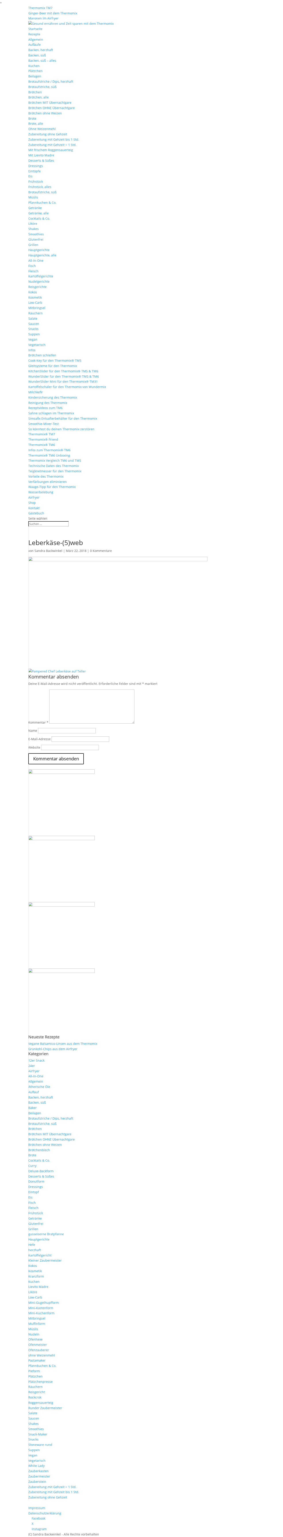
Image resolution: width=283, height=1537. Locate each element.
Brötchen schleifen (42, 355)
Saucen (33, 324)
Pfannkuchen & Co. (42, 202)
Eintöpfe (34, 171)
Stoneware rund (40, 1445)
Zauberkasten (38, 1471)
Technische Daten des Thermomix (53, 466)
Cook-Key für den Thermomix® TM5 (54, 360)
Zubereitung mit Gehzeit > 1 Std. (52, 145)
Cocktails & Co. (39, 218)
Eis (30, 176)
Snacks (33, 329)
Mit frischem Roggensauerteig (50, 150)
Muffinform (36, 1324)
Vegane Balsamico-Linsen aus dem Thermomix (62, 1043)
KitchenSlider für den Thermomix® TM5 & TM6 (63, 371)
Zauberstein (37, 1481)
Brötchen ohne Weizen (45, 113)
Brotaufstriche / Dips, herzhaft (50, 81)
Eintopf (33, 1192)
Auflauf (33, 1092)
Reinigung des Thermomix (47, 403)
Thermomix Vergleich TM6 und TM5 (54, 460)
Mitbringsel (36, 308)
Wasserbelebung (40, 492)
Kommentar (38, 722)
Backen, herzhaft (40, 50)
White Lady (36, 1466)
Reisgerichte (37, 287)
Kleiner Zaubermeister (45, 1260)
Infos (32, 350)
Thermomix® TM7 (41, 434)
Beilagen (34, 76)
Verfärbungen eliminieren (47, 482)
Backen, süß (37, 55)
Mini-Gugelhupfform (43, 1303)
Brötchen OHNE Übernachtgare (51, 108)
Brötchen (35, 92)
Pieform (34, 1371)
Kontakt (34, 508)
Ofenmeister (37, 1345)
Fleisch (33, 271)
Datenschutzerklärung (44, 1513)
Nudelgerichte (39, 281)
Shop (32, 503)
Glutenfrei (35, 239)
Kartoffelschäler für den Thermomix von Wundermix (67, 387)
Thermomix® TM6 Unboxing (49, 455)
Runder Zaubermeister (45, 1408)
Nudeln (33, 1334)
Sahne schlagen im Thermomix (51, 413)
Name (32, 730)
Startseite (35, 29)
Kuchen (34, 66)
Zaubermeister (39, 1476)
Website (34, 747)
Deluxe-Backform (41, 1171)
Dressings (35, 166)
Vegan (32, 339)
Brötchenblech (39, 1150)
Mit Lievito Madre (41, 155)
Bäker (32, 1108)
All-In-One (35, 260)
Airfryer (34, 497)
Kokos (32, 292)
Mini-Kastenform (40, 1308)
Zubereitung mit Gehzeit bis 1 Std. (53, 139)
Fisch (32, 266)
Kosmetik (35, 297)
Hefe (31, 1245)
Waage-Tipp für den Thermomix (52, 487)
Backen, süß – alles (42, 60)
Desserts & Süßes (41, 160)
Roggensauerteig (40, 1403)
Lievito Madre (38, 1287)
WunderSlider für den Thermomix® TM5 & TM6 (63, 376)
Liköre (32, 223)
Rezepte (34, 34)
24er (31, 1066)
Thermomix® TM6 (41, 445)
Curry (32, 1166)
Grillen (33, 245)
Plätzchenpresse (40, 1381)
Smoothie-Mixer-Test (43, 424)
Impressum (36, 1508)
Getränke (35, 208)
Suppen (34, 334)
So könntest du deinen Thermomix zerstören (61, 429)
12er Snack (36, 1060)
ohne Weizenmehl (41, 1355)
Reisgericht (36, 1392)
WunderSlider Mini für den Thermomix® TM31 (63, 381)
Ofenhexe (35, 1339)
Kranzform (36, 1276)
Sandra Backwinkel (48, 551)
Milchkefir (35, 392)
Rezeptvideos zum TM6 (45, 408)
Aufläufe (34, 44)
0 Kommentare (101, 551)
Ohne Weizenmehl (42, 129)
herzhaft (34, 1250)
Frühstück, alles (39, 187)
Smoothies (36, 234)
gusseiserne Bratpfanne (46, 1234)
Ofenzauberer (38, 1350)
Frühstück (35, 181)
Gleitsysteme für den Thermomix (52, 366)
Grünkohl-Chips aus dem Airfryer (52, 1049)
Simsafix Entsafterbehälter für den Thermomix (62, 418)
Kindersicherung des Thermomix (52, 397)
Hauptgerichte (39, 250)
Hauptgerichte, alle (42, 255)
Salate (32, 318)
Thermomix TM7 (40, 8)
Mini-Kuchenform (41, 1313)
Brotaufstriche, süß (42, 87)
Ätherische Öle (39, 1087)
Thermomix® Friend (43, 439)
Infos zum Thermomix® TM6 (49, 450)
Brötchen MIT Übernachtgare (49, 102)
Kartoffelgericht (40, 1255)
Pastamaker (37, 1360)
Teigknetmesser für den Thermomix (54, 471)
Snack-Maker (37, 1434)
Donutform (36, 1181)
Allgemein (35, 39)
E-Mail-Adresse (39, 739)
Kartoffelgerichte (40, 276)
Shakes (33, 229)
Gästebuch (36, 513)
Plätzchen (35, 71)
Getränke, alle (38, 213)
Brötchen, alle (38, 97)
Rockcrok (34, 1397)
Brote (32, 118)
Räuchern (35, 313)
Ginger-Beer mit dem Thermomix (52, 13)
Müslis (33, 197)
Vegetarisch (37, 345)
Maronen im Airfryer (43, 18)
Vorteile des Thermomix (45, 476)
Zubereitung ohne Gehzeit (47, 134)
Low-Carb (35, 302)
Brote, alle (35, 123)
